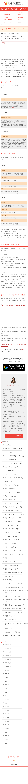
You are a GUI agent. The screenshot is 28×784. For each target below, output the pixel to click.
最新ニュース (6, 22)
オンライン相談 (5, 9)
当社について (21, 20)
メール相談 (14, 9)
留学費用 (21, 12)
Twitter (11, 757)
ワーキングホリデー (7, 17)
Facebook (8, 757)
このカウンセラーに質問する (15, 435)
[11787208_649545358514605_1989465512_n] (14, 314)
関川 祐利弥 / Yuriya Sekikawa (14, 385)
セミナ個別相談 (7, 20)
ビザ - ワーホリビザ (13, 22)
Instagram (15, 757)
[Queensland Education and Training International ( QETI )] (14, 49)
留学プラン (7, 12)
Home (2, 22)
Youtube (18, 757)
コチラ (13, 107)
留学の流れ (20, 17)
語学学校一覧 (7, 14)
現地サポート (21, 14)
